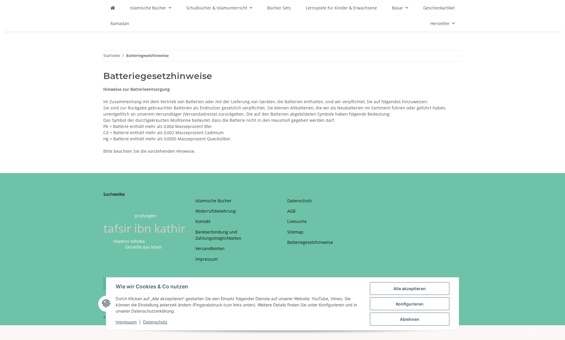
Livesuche (297, 221)
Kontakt (202, 221)
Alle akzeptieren (409, 288)
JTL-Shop (534, 332)
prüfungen (145, 216)
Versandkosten (210, 248)
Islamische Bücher (213, 200)
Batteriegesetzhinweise (310, 242)
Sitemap (295, 232)
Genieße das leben (143, 247)
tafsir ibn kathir (144, 228)
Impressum (126, 321)
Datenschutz (155, 321)
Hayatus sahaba (129, 241)
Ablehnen (409, 319)
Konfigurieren (409, 303)
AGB (291, 211)
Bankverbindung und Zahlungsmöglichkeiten (218, 235)
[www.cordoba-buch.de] (112, 8)
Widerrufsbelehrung (215, 211)
